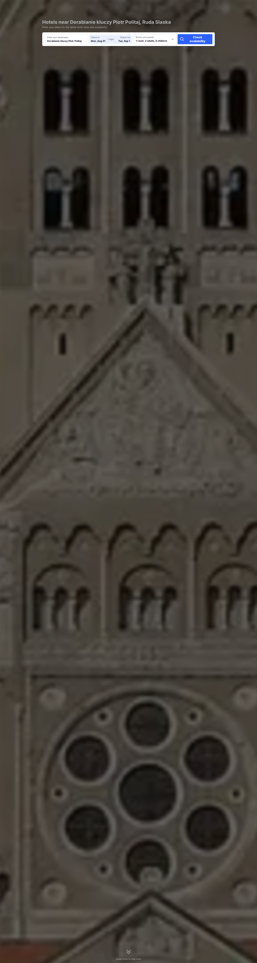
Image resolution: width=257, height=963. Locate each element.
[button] (231, 4)
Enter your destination (57, 37)
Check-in (95, 37)
